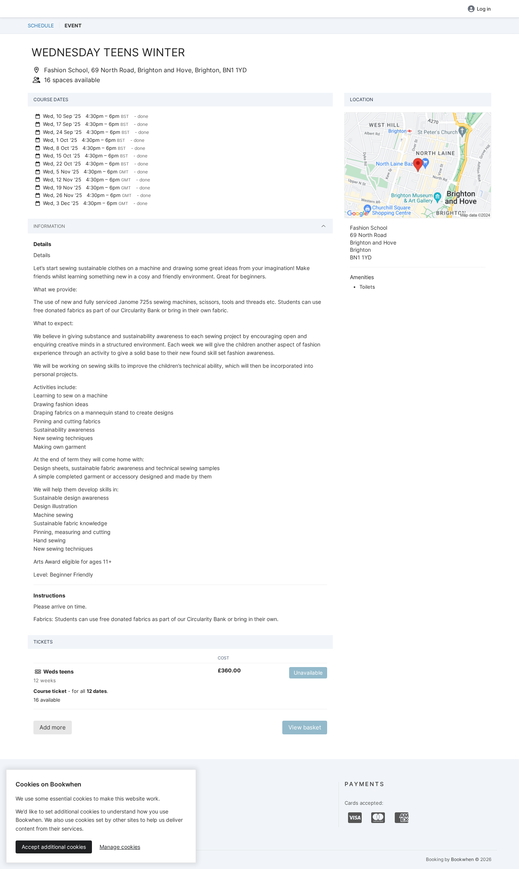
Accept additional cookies (54, 847)
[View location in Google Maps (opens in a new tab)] (418, 165)
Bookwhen (462, 859)
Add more (53, 727)
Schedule (41, 25)
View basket (304, 727)
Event (73, 25)
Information (49, 226)
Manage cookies (120, 847)
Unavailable (308, 672)
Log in (484, 9)
